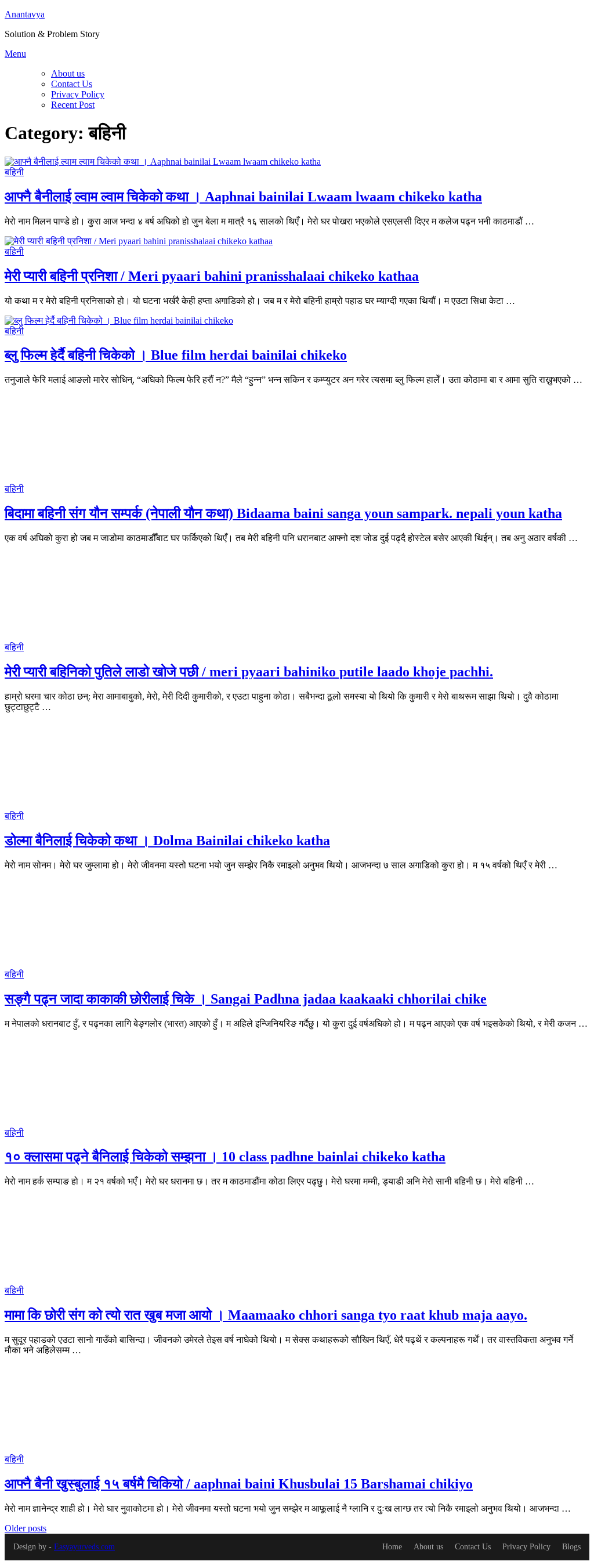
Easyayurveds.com (84, 1546)
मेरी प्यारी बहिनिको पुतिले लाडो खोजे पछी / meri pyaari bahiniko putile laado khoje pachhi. (249, 671)
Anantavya (25, 14)
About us (68, 73)
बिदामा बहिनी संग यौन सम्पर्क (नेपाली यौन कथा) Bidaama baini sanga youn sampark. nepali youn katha (283, 513)
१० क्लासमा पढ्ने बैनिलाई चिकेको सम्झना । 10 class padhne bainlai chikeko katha (225, 1156)
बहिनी (14, 172)
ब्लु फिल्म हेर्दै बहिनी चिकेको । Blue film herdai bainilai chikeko (176, 355)
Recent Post (73, 105)
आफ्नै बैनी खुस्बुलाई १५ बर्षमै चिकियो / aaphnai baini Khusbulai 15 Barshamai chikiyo (239, 1483)
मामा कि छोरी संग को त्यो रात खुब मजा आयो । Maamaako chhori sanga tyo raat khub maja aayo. (266, 1315)
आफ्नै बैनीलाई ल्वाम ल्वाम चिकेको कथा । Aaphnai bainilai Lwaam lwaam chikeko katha (243, 196)
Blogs (571, 1546)
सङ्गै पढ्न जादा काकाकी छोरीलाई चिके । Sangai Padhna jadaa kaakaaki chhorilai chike (246, 998)
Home (392, 1546)
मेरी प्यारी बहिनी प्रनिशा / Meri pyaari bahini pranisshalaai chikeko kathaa (212, 276)
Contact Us (71, 84)
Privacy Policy (77, 94)
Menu (15, 54)
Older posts (25, 1528)
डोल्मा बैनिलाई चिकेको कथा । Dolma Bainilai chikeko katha (167, 840)
